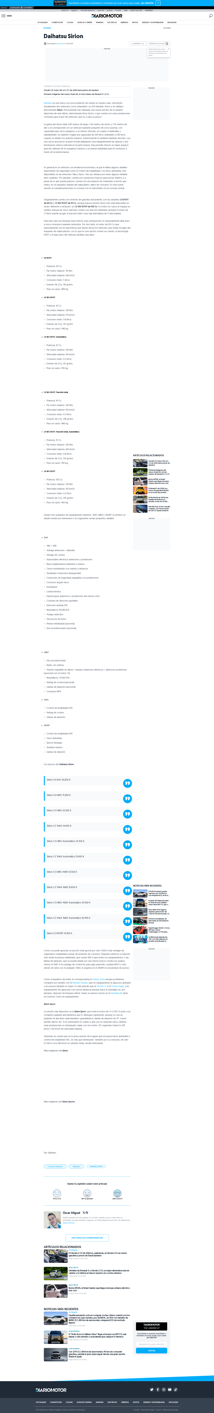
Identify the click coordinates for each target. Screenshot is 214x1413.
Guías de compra (84, 22)
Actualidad (43, 22)
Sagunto (74, 10)
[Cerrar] (168, 49)
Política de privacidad (170, 1410)
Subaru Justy (99, 979)
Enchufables (75, 1331)
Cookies (158, 1410)
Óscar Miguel (51, 43)
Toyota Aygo (117, 986)
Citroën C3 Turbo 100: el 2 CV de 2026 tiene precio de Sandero (71, 90)
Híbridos (124, 22)
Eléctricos (112, 22)
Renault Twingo (80, 982)
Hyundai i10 (116, 993)
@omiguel (60, 43)
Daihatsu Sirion (96, 1166)
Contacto (136, 1410)
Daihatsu (48, 103)
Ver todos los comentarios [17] (87, 1238)
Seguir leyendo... (69, 1223)
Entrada (47, 28)
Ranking (99, 22)
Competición (57, 22)
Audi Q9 (100, 10)
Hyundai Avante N (87, 10)
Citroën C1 (101, 986)
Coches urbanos (55, 1166)
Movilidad (171, 22)
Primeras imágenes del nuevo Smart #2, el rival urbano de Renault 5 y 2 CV (76, 94)
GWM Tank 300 (136, 10)
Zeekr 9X (64, 10)
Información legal (147, 1410)
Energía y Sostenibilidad (152, 22)
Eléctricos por (15, 8)
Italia (125, 10)
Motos (135, 22)
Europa (109, 10)
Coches (118, 10)
